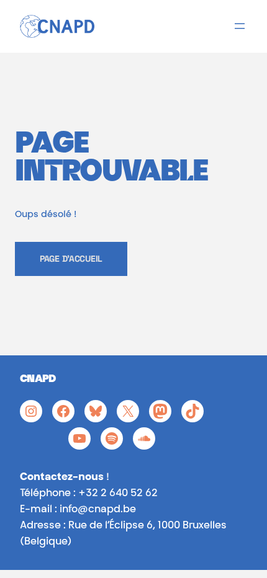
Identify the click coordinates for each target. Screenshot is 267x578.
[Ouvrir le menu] (239, 26)
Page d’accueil (71, 258)
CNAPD (38, 380)
